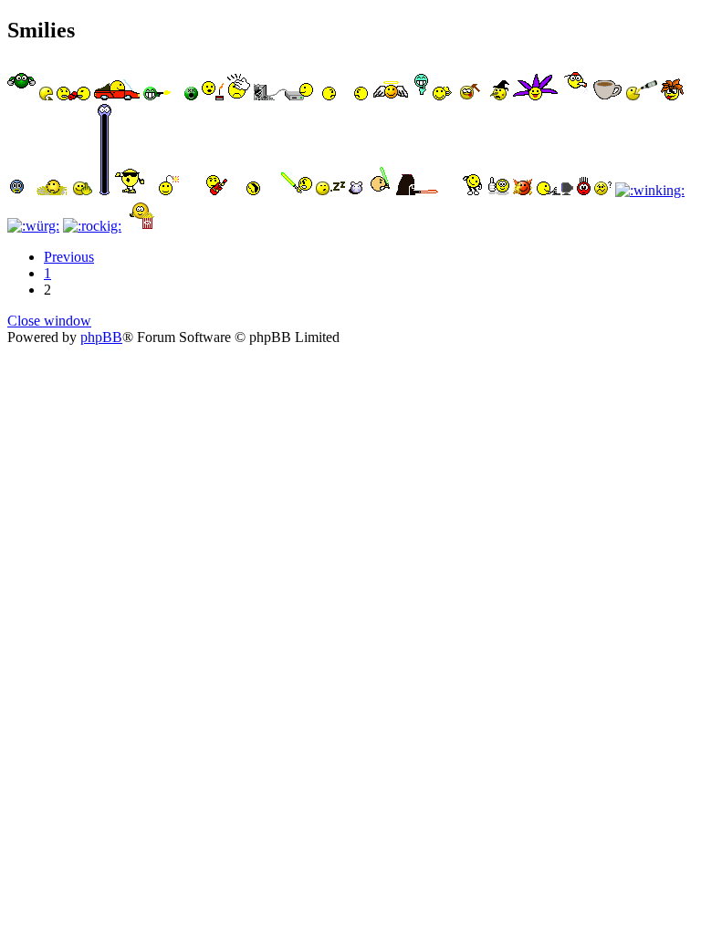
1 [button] (47, 273)
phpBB (101, 337)
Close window (49, 320)
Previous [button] (69, 257)
